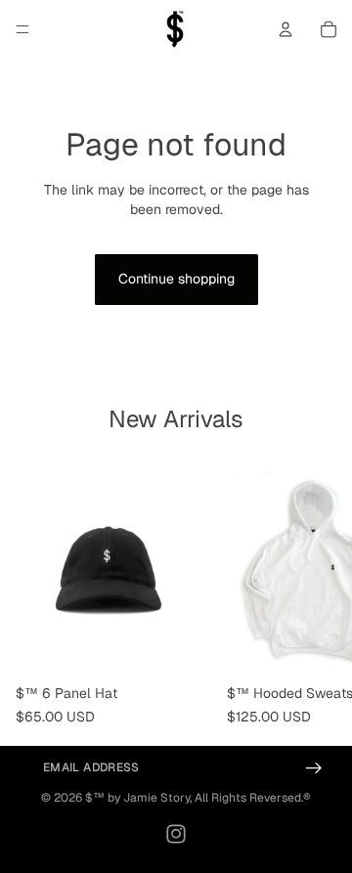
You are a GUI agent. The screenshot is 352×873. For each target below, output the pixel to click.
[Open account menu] (285, 29)
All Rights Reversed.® (253, 798)
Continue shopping (176, 278)
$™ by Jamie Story (137, 798)
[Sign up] (314, 768)
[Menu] (22, 29)
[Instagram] (176, 834)
